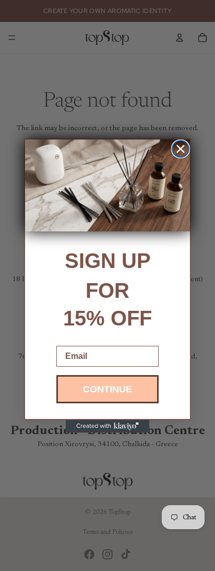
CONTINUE (107, 389)
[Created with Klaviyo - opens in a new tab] (107, 426)
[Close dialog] (180, 149)
